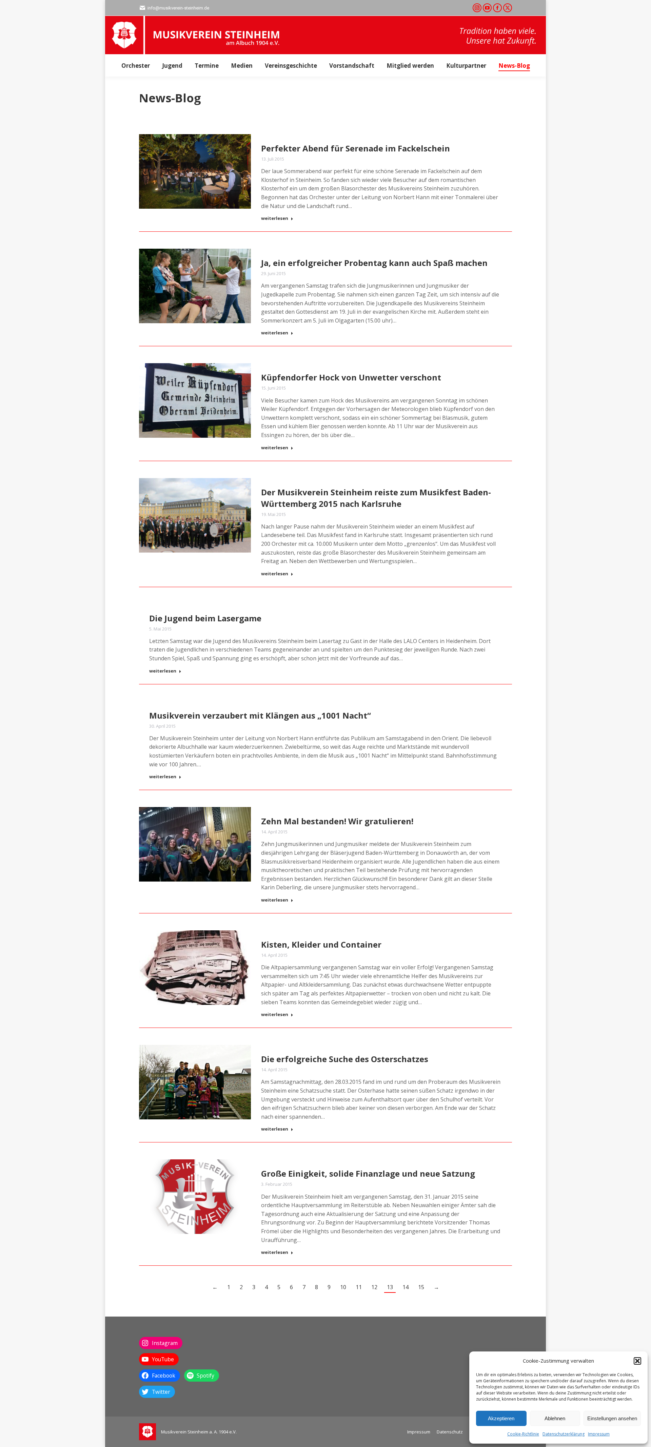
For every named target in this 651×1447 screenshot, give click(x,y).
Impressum (599, 1434)
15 (421, 1287)
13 (390, 1287)
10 (343, 1287)
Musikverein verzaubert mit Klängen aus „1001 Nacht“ (260, 715)
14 (405, 1287)
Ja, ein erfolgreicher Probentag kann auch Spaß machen (374, 262)
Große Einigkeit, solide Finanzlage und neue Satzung (368, 1173)
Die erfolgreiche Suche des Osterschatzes (344, 1058)
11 (359, 1287)
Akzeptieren (501, 1418)
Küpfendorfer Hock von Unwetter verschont (351, 377)
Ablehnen (555, 1418)
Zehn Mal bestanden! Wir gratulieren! (337, 821)
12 (374, 1287)
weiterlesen (274, 218)
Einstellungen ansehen (612, 1418)
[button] (637, 1361)
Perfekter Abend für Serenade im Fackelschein (355, 148)
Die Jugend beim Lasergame (205, 618)
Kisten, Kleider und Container (321, 944)
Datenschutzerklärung (563, 1434)
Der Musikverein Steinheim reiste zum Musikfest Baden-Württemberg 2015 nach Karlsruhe (376, 498)
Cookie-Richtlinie (523, 1434)
